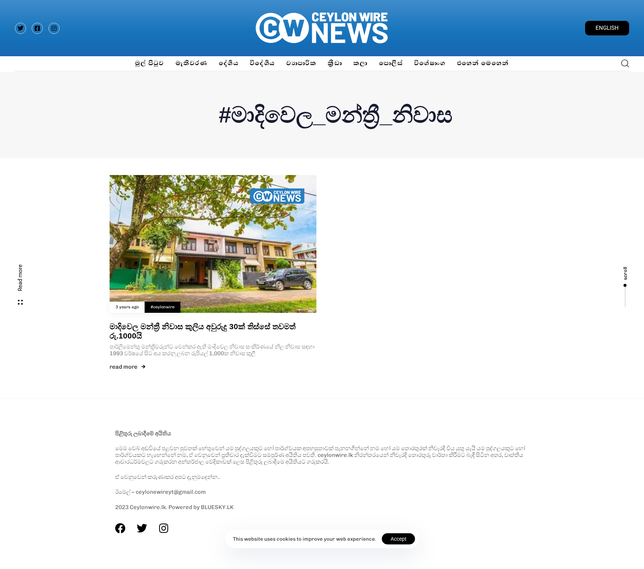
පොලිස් (391, 63)
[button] (623, 63)
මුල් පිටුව (149, 63)
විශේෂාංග (430, 63)
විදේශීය (262, 63)
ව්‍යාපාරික (301, 63)
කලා (360, 63)
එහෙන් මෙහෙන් (483, 63)
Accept (399, 539)
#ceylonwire (162, 307)
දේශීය (229, 63)
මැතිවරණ (192, 63)
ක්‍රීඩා (335, 63)
